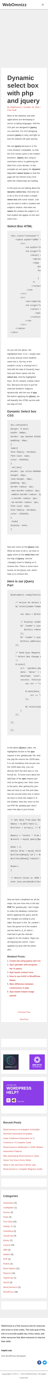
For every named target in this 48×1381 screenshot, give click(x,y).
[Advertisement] (24, 34)
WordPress (8, 1292)
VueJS (6, 1282)
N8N (5, 1250)
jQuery (6, 1240)
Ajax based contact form (21, 972)
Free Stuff (11, 110)
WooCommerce (10, 1287)
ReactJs (7, 1273)
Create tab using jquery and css (24, 961)
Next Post (24, 1019)
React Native (9, 1268)
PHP (5, 1259)
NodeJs (6, 1254)
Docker (6, 1212)
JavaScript (8, 1236)
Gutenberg (8, 1231)
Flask (5, 1217)
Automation (8, 1203)
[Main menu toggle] (43, 4)
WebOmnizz (14, 4)
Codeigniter (8, 1207)
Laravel (6, 1245)
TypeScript (8, 1278)
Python (6, 1264)
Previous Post (24, 1012)
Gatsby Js (8, 1226)
